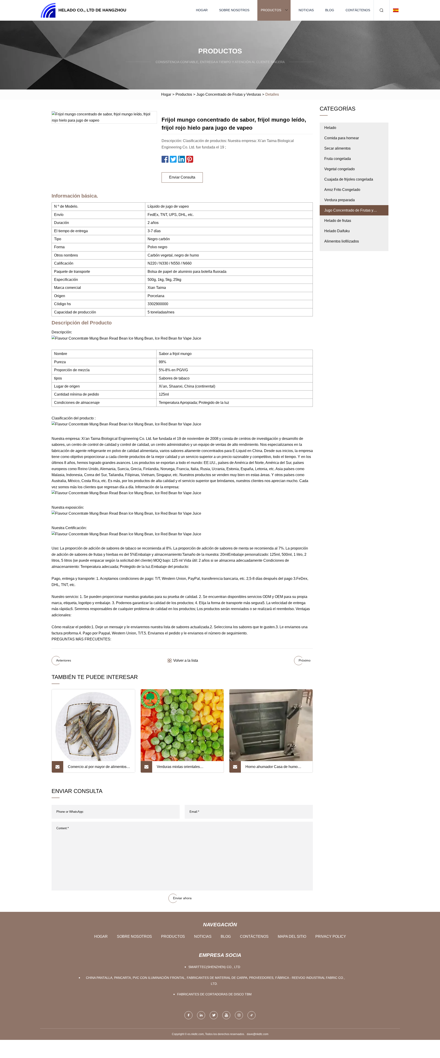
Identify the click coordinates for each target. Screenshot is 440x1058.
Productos (271, 10)
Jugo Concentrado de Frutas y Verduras (228, 94)
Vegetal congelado (339, 169)
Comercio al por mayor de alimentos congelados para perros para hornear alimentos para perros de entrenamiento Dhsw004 (98, 769)
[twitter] (214, 1015)
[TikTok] (252, 1015)
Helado (330, 128)
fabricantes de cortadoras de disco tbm (214, 994)
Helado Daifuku (337, 231)
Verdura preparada (339, 200)
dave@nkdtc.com (257, 1034)
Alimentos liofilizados (341, 241)
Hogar (202, 10)
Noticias (306, 10)
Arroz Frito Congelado (342, 190)
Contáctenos (358, 10)
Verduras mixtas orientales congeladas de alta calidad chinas (184, 769)
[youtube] (226, 1015)
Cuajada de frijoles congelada (348, 179)
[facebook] (188, 1015)
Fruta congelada (337, 159)
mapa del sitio (292, 936)
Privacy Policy (330, 936)
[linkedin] (201, 1015)
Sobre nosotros (234, 10)
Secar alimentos (337, 148)
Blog (329, 10)
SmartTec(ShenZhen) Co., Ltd (214, 967)
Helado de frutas (337, 221)
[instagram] (239, 1015)
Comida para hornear (341, 138)
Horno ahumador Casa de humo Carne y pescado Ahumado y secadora (271, 769)
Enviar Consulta (182, 177)
